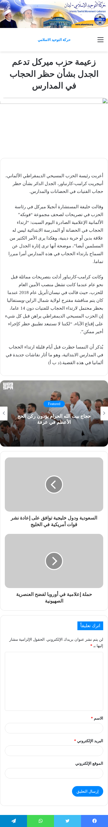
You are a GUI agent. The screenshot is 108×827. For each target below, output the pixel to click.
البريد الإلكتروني (88, 741)
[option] (54, 413)
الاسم (97, 718)
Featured (54, 404)
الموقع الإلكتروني (89, 763)
